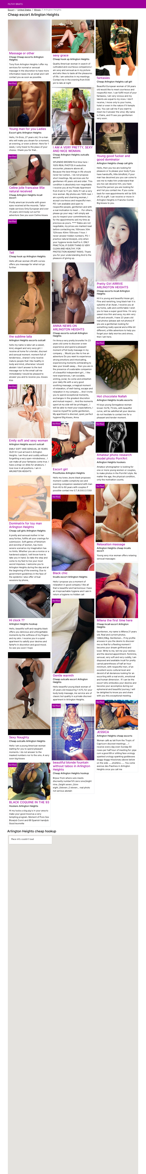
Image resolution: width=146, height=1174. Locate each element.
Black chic (60, 573)
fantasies (103, 78)
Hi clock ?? (17, 620)
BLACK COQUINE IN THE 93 (29, 802)
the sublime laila (20, 336)
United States (24, 9)
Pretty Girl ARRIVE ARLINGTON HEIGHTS (112, 285)
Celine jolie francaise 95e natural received (27, 189)
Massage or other (21, 53)
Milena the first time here (114, 620)
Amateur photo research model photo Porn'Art (114, 456)
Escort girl (60, 469)
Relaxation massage (111, 544)
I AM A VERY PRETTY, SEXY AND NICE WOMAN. (73, 149)
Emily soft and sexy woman (28, 440)
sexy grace (60, 55)
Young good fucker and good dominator (113, 157)
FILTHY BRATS (15, 4)
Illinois (37, 9)
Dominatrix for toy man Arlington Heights (25, 525)
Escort (11, 9)
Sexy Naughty (19, 737)
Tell (11, 252)
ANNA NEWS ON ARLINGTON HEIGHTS (68, 327)
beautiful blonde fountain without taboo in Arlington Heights (71, 766)
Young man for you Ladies (27, 129)
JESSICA (103, 732)
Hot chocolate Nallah (112, 396)
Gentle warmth (63, 675)
